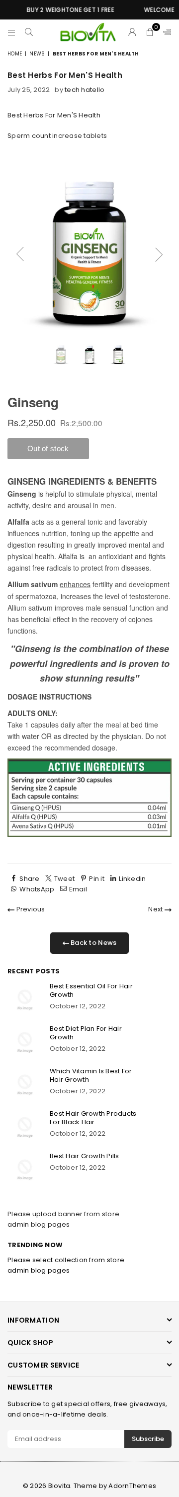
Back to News (92, 942)
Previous (29, 909)
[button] (150, 31)
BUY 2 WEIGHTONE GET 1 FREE (66, 9)
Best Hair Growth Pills (84, 1156)
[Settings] (165, 31)
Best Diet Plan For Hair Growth (86, 1032)
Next (156, 909)
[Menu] (11, 31)
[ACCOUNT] (132, 31)
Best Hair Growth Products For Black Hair (93, 1117)
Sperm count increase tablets (57, 135)
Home (14, 53)
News (37, 53)
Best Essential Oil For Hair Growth (91, 990)
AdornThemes (132, 1486)
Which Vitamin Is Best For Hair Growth (91, 1075)
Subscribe (148, 1439)
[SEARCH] (29, 31)
